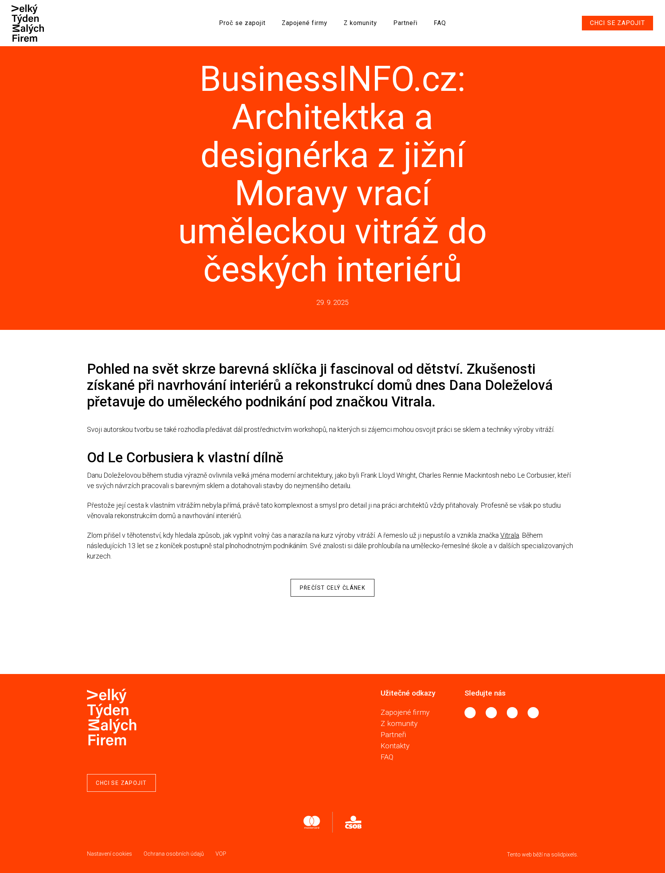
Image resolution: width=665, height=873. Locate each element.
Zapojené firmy (405, 712)
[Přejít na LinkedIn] (512, 712)
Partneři (393, 734)
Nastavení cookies (109, 854)
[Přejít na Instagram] (491, 712)
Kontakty (395, 745)
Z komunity (399, 723)
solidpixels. (564, 854)
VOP (221, 854)
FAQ (387, 757)
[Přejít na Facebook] (470, 712)
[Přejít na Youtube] (533, 712)
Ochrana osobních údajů (174, 854)
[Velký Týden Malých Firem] (31, 23)
